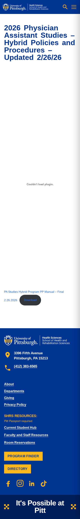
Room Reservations (19, 442)
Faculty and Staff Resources (26, 435)
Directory (17, 469)
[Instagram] (20, 483)
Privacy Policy (15, 404)
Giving (9, 398)
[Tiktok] (44, 483)
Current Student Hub (20, 427)
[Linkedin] (32, 483)
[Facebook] (8, 483)
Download (30, 300)
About (9, 384)
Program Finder (23, 456)
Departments (14, 391)
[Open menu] (74, 7)
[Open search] (65, 7)
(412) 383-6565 (25, 366)
